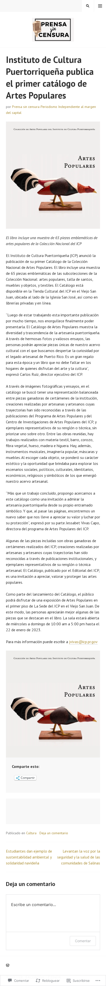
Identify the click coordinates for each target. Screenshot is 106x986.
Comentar (83, 941)
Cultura (31, 833)
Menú (100, 5)
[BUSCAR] (88, 6)
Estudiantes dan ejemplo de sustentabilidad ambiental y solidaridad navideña (29, 857)
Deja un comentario (53, 833)
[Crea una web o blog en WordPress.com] (7, 965)
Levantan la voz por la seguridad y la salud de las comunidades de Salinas (78, 857)
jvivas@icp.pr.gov (83, 641)
